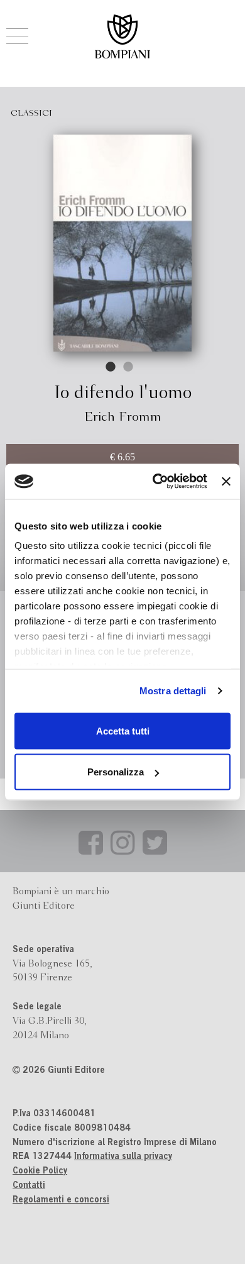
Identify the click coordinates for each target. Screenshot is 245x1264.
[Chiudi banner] (226, 481)
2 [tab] (128, 367)
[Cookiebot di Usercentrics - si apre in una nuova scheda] (155, 482)
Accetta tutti (123, 730)
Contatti (29, 1186)
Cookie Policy (40, 1171)
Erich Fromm (122, 417)
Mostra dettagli (173, 690)
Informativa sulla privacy (123, 1157)
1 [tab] (111, 367)
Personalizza (115, 772)
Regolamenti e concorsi (61, 1200)
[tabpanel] (122, 243)
